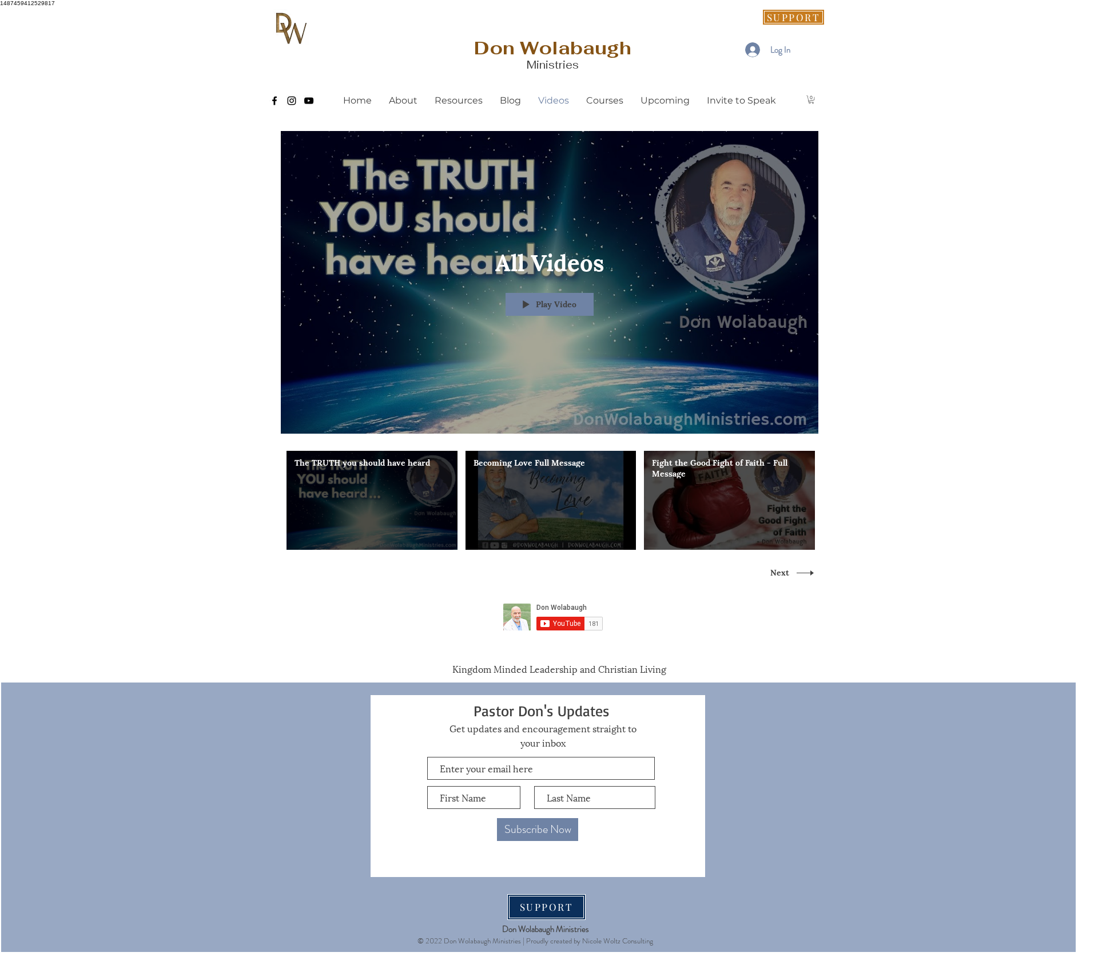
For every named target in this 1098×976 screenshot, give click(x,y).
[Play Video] (372, 500)
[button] (811, 100)
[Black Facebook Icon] (274, 100)
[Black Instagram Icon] (291, 100)
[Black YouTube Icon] (309, 100)
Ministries (553, 65)
